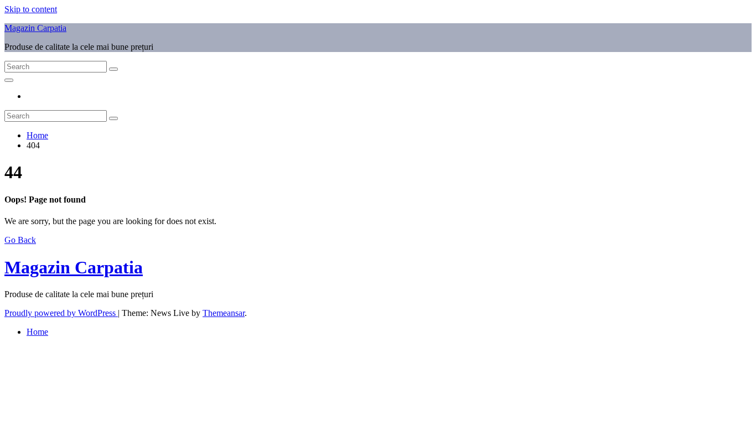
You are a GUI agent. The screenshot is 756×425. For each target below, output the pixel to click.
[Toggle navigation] (8, 80)
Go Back (20, 240)
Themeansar (224, 313)
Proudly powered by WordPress (61, 313)
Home (37, 135)
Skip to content (30, 9)
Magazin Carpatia (35, 28)
